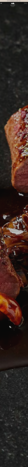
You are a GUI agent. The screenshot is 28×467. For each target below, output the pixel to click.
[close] (20, 0)
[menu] (1, 3)
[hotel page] (13, 3)
